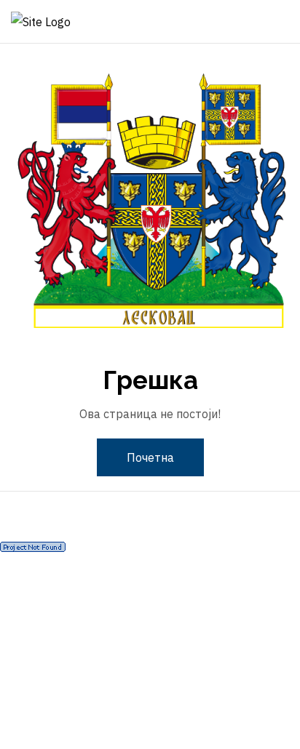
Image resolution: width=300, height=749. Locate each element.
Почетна (150, 457)
